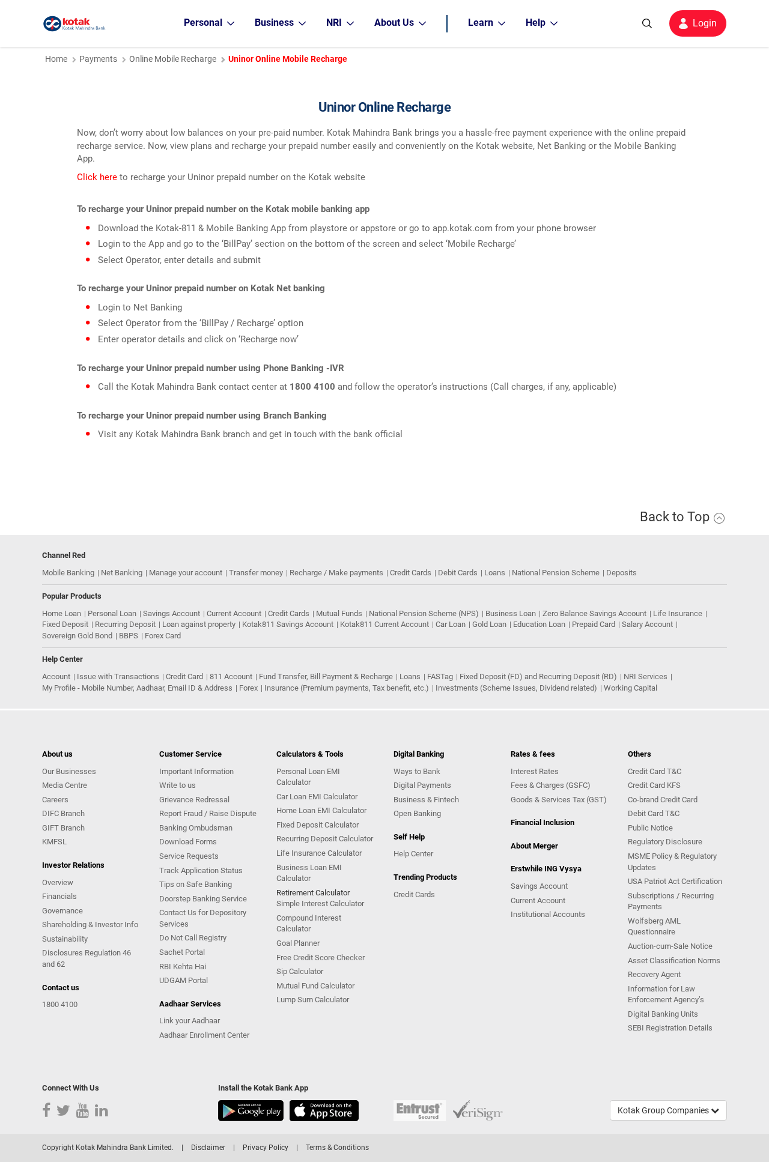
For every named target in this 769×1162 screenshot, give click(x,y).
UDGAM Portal (183, 980)
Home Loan (61, 613)
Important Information (196, 771)
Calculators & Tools (310, 753)
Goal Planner (298, 943)
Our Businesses (69, 771)
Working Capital (630, 687)
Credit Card (184, 676)
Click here (97, 177)
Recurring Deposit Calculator (324, 838)
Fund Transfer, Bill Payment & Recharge (326, 676)
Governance (62, 910)
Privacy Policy (265, 1147)
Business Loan (510, 613)
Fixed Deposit (65, 624)
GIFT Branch (63, 827)
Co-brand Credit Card (663, 799)
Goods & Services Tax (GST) (559, 799)
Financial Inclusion (542, 822)
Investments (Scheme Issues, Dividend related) (516, 687)
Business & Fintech (426, 799)
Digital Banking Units (663, 1013)
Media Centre (64, 785)
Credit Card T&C (654, 771)
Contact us (60, 987)
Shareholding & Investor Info (90, 924)
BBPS (128, 635)
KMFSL (54, 841)
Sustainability (65, 938)
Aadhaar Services (190, 1003)
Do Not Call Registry (192, 937)
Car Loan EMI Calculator (316, 796)
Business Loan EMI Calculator (309, 873)
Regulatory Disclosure (665, 841)
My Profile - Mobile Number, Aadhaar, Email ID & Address (137, 687)
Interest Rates (535, 771)
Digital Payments (422, 785)
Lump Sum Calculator (312, 999)
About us (57, 753)
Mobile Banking (68, 572)
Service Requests (189, 856)
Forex (248, 687)
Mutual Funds (339, 613)
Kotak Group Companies (664, 1110)
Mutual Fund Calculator (315, 985)
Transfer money (256, 572)
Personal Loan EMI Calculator (308, 777)
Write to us (177, 785)
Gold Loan (489, 624)
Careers (55, 799)
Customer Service (190, 753)
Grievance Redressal (194, 799)
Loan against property (199, 624)
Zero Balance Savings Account (594, 613)
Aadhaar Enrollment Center (204, 1034)
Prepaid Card (593, 624)
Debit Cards (458, 572)
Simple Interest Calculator (320, 903)
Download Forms (188, 841)
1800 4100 (60, 1004)
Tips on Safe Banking (195, 884)
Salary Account (647, 624)
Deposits (621, 572)
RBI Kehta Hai (182, 966)
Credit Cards (410, 572)
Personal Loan (112, 613)
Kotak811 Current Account (384, 624)
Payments (98, 59)
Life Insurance (677, 613)
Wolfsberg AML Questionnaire (654, 926)
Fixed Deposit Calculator (317, 824)
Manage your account (185, 572)
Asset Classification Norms (674, 960)
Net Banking (121, 572)
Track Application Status (201, 870)
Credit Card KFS (654, 785)
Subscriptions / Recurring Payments (671, 901)
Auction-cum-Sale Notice (670, 946)
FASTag (440, 676)
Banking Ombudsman (196, 827)
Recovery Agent (654, 974)
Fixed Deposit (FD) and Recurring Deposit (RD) (538, 676)
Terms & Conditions (337, 1147)
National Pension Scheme (556, 572)
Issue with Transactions (118, 676)
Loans (494, 572)
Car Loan (451, 624)
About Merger (534, 845)
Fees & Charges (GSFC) (551, 785)
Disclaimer (208, 1147)
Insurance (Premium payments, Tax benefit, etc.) (346, 687)
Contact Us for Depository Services (202, 918)
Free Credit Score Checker (320, 957)
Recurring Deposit (125, 624)
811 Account (231, 676)
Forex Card (163, 635)
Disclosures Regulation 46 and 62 (86, 958)
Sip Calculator (299, 971)
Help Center (413, 853)
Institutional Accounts (548, 914)
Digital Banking (419, 753)
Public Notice (650, 827)
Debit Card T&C (653, 813)
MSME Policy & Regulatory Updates (672, 862)
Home (56, 59)
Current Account (234, 613)
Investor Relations (73, 865)
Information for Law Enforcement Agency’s (666, 994)
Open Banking (417, 813)
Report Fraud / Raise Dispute (208, 813)
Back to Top (676, 516)
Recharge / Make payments (336, 572)
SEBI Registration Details (670, 1027)
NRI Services (645, 676)
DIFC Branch (63, 813)
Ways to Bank (417, 771)
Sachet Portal (182, 952)
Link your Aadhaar (189, 1020)
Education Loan (539, 624)
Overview (57, 882)
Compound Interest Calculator (308, 923)
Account (56, 676)
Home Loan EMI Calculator (321, 810)
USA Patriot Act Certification (675, 881)
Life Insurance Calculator (319, 853)
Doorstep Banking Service (203, 898)
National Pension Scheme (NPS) (424, 613)
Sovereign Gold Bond (77, 635)
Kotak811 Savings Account (287, 624)
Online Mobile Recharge (172, 59)
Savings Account (171, 613)
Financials (59, 896)
